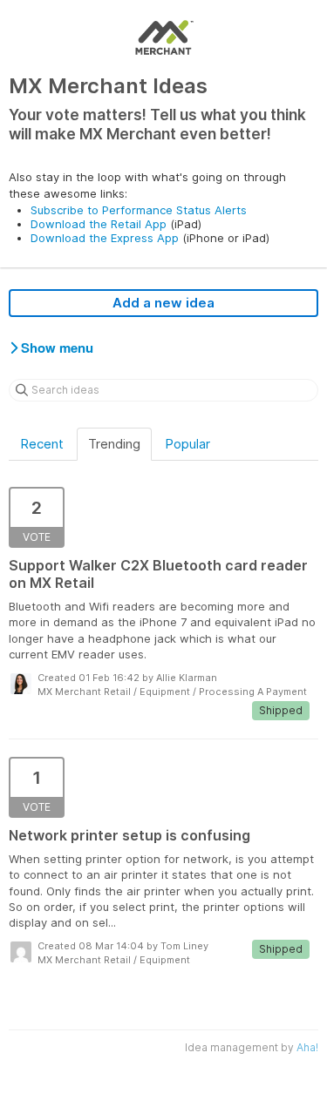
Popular (187, 443)
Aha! (307, 1047)
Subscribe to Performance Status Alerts (139, 210)
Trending (114, 443)
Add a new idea (163, 302)
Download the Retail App (99, 224)
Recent (42, 443)
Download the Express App (105, 238)
